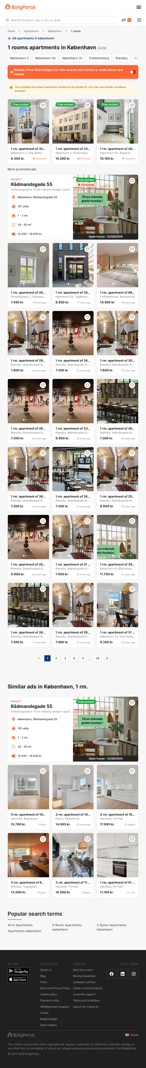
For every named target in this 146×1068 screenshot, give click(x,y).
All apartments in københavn (33, 38)
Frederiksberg (99, 58)
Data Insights (48, 1025)
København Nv (45, 58)
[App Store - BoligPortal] (18, 979)
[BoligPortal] (20, 7)
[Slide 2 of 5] (26, 140)
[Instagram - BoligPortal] (133, 974)
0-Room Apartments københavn (67, 927)
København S (19, 58)
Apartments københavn (24, 931)
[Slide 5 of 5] (33, 140)
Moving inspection (84, 976)
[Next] (107, 658)
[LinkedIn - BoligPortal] (122, 974)
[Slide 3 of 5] (28, 140)
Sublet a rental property (88, 988)
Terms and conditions (86, 1000)
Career (44, 1012)
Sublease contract (84, 982)
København (55, 31)
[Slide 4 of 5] (30, 140)
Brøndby (122, 58)
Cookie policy (48, 994)
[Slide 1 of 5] (24, 140)
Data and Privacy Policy (55, 988)
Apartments (31, 31)
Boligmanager (48, 1018)
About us (45, 969)
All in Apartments (20, 925)
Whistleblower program (54, 1006)
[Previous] (39, 658)
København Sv (72, 58)
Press (43, 982)
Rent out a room (83, 969)
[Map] (139, 20)
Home (11, 31)
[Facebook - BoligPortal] (111, 974)
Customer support (84, 994)
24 (97, 658)
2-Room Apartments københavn (111, 927)
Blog (43, 976)
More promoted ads (22, 169)
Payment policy (50, 1000)
